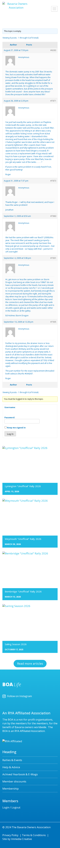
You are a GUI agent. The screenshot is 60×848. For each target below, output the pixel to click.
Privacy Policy (10, 835)
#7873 (53, 180)
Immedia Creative (21, 839)
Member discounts (14, 781)
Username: (10, 407)
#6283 (53, 50)
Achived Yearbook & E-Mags (20, 774)
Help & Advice (11, 767)
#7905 (53, 322)
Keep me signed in (16, 427)
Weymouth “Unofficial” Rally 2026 (23, 538)
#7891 (53, 258)
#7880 (53, 216)
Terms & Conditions (34, 835)
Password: (9, 417)
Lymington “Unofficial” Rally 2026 (23, 486)
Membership (10, 788)
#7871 (53, 100)
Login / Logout (11, 807)
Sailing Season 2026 (16, 644)
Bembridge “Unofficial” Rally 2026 (23, 591)
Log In (10, 434)
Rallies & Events (12, 760)
